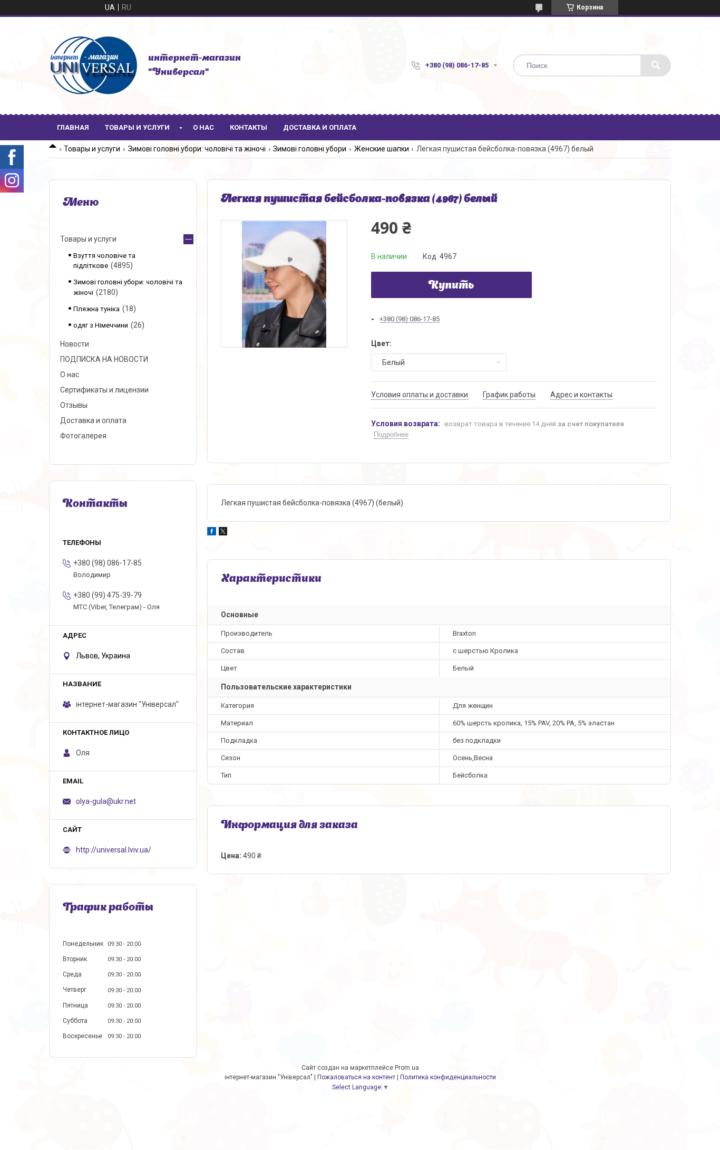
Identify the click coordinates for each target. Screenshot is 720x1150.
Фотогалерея (83, 436)
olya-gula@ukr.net (106, 801)
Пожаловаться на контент (356, 1077)
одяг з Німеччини (100, 325)
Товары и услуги (137, 127)
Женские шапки (381, 149)
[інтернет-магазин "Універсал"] (93, 65)
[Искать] (655, 65)
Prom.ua (407, 1067)
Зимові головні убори (309, 149)
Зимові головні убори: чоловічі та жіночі (197, 149)
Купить (451, 286)
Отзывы (73, 405)
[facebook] (211, 533)
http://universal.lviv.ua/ (113, 850)
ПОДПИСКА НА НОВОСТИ (104, 359)
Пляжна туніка (96, 309)
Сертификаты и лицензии (104, 390)
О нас (203, 127)
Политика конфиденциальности (448, 1077)
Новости (74, 344)
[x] (223, 533)
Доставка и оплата (319, 127)
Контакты (248, 127)
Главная (73, 127)
